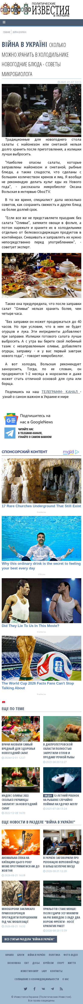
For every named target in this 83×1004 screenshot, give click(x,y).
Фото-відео (70, 955)
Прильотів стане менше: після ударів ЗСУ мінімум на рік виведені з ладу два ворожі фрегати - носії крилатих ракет (61, 917)
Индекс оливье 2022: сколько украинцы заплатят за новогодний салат (19, 801)
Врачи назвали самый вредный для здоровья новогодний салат (18, 748)
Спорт (60, 963)
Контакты (56, 971)
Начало (9, 955)
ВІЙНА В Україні (24, 44)
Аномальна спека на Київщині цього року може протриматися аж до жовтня (21, 864)
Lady (44, 971)
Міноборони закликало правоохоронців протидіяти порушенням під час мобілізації (19, 915)
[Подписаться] (28, 419)
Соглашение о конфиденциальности (36, 979)
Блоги (20, 955)
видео (48, 795)
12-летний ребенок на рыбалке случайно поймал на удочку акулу (61, 799)
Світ (26, 963)
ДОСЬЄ (36, 963)
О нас (65, 979)
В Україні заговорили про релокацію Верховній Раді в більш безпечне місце (61, 862)
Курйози (48, 963)
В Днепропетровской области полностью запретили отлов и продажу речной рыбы (58, 750)
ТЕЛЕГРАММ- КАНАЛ (61, 392)
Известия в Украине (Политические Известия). (43, 996)
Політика (54, 955)
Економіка (14, 963)
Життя (72, 963)
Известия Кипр (29, 971)
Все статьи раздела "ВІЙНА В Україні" (29, 939)
